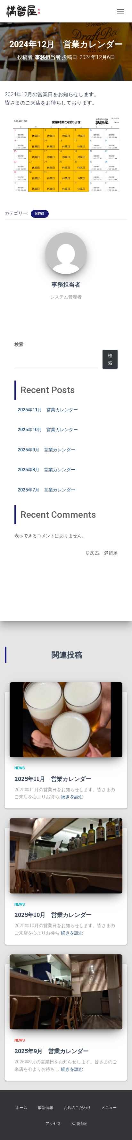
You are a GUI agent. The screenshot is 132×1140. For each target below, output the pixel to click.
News (39, 213)
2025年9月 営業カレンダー (46, 449)
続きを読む (72, 796)
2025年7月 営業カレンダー (46, 489)
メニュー (109, 1107)
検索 (18, 344)
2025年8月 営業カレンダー (46, 469)
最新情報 (45, 1107)
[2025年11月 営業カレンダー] (66, 719)
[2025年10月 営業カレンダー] (66, 855)
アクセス (53, 1123)
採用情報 (79, 1123)
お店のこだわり (77, 1107)
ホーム (21, 1107)
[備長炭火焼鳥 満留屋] (25, 11)
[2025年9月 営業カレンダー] (66, 991)
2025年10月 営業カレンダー (48, 429)
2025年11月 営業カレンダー (48, 409)
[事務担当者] (66, 252)
